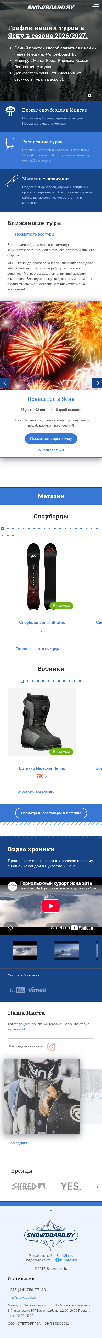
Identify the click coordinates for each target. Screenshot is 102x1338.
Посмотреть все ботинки (35, 792)
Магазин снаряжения (46, 178)
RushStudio (64, 1256)
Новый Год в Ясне (51, 398)
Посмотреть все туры (34, 234)
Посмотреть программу (51, 438)
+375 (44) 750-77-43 (27, 1289)
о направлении (51, 450)
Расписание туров (42, 141)
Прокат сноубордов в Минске (54, 110)
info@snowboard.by (22, 1297)
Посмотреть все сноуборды (37, 649)
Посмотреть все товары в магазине (51, 813)
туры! (21, 1029)
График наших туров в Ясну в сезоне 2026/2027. (48, 32)
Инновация (68, 1260)
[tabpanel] (51, 50)
